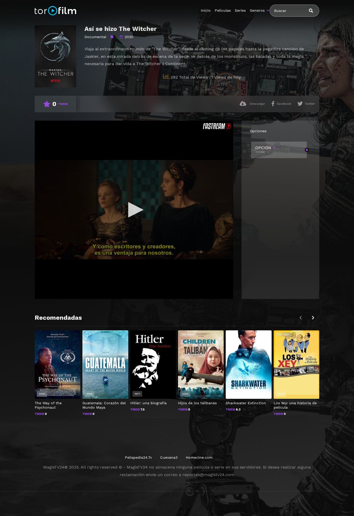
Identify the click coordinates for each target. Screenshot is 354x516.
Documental (95, 37)
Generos (257, 10)
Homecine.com (199, 457)
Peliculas (223, 10)
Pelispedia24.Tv (138, 457)
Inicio (206, 10)
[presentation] (313, 317)
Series (240, 10)
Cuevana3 (169, 457)
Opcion (264, 149)
